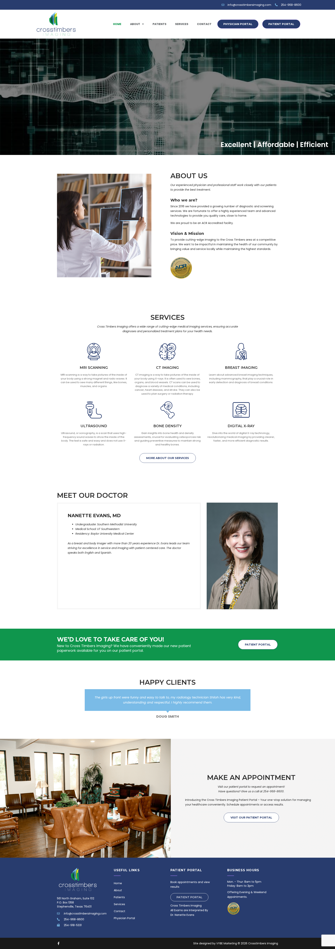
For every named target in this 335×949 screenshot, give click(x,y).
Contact (204, 24)
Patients (159, 24)
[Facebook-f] (58, 943)
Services (181, 24)
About (135, 24)
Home (117, 24)
